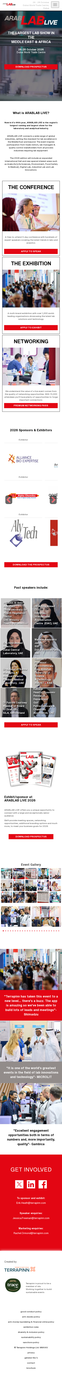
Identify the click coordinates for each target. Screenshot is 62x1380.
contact (31, 1363)
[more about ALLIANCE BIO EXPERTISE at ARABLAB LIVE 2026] (23, 458)
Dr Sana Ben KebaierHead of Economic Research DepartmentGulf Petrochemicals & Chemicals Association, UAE (44, 699)
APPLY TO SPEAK (31, 251)
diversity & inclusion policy (31, 1332)
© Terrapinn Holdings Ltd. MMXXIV (31, 1347)
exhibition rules (31, 1327)
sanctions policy (31, 1342)
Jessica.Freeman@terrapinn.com (31, 1218)
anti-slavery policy (31, 1317)
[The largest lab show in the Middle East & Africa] (8, 4)
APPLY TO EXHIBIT (31, 327)
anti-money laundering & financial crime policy (31, 1322)
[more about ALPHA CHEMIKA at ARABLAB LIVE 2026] (23, 495)
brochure (31, 1368)
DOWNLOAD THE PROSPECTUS (31, 564)
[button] (57, 920)
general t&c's (31, 1358)
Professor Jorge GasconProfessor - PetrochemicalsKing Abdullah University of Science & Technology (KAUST (44, 669)
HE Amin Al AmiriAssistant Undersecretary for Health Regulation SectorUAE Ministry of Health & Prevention (16, 613)
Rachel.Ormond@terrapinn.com (31, 1233)
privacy (31, 1352)
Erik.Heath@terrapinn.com (31, 1203)
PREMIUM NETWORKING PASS (31, 405)
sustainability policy (31, 1337)
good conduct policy (31, 1311)
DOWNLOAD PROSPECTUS (31, 66)
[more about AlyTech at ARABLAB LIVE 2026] (23, 533)
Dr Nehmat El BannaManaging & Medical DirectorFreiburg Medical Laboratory (15, 676)
